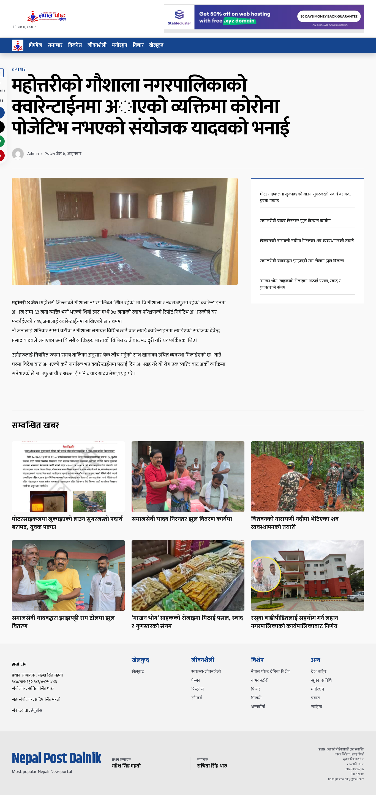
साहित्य (316, 707)
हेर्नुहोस (36, 710)
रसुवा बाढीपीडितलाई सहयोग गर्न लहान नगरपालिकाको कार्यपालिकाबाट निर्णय (294, 622)
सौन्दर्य (196, 698)
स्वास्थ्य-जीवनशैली (206, 671)
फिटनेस (197, 689)
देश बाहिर (318, 671)
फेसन (195, 680)
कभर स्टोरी (259, 680)
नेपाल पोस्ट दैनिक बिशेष (270, 671)
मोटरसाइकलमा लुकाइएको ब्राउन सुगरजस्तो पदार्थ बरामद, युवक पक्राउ (305, 198)
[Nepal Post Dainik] (17, 45)
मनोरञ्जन (119, 45)
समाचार (55, 45)
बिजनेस (75, 45)
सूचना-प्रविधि (321, 680)
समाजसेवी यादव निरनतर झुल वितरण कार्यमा (295, 221)
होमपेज (35, 45)
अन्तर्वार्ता (258, 707)
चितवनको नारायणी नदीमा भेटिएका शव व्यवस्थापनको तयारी (307, 241)
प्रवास (315, 698)
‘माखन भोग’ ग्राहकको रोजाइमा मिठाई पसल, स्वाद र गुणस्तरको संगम (300, 284)
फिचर (255, 689)
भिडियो (256, 698)
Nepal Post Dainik (56, 759)
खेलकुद (156, 45)
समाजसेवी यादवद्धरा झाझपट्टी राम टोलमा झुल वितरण (302, 261)
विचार (138, 45)
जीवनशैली (97, 45)
